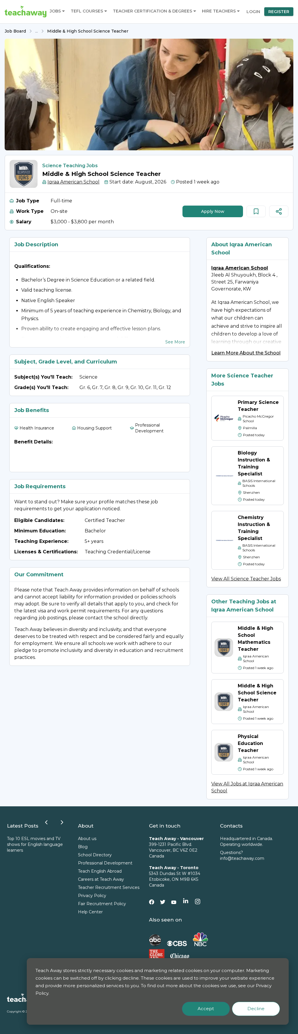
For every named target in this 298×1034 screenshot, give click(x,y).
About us (87, 838)
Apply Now (212, 211)
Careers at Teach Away (101, 879)
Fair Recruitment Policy (102, 903)
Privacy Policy (92, 895)
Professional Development (105, 863)
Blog (83, 846)
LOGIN (253, 11)
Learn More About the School (246, 353)
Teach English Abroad (100, 871)
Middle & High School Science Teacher (87, 31)
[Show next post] (62, 822)
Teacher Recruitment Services (108, 887)
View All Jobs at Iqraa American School (247, 787)
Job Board (15, 31)
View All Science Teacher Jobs (246, 579)
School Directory (95, 854)
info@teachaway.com (242, 858)
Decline (256, 1008)
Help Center (90, 911)
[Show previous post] (46, 822)
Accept (206, 1008)
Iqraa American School (73, 182)
